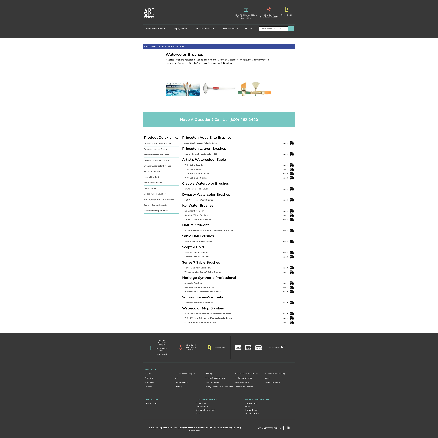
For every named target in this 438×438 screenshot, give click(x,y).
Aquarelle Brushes (193, 283)
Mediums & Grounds (243, 378)
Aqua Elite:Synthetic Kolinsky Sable (200, 143)
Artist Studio (150, 382)
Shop (247, 407)
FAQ (197, 413)
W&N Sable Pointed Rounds (197, 173)
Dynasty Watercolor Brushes (157, 166)
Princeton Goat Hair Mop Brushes (200, 322)
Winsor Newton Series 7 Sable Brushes (202, 272)
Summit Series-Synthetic (155, 205)
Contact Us (201, 403)
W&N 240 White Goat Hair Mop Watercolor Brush (207, 314)
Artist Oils (149, 378)
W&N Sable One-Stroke (195, 178)
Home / (147, 46)
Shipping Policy (252, 413)
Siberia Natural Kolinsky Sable (198, 241)
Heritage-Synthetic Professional (159, 199)
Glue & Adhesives (212, 382)
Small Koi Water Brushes (196, 215)
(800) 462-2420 (286, 15)
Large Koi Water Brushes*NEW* (199, 219)
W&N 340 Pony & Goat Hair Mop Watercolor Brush (208, 318)
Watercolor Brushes (175, 46)
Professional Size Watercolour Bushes (202, 292)
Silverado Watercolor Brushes (198, 303)
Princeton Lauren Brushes (156, 149)
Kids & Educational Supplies (246, 374)
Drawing (208, 374)
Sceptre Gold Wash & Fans (196, 257)
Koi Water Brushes (153, 171)
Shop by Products (154, 29)
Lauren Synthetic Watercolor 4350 (200, 154)
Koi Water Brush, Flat (194, 211)
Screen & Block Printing (275, 374)
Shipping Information (205, 410)
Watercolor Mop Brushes (156, 211)
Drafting (178, 387)
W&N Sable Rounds (193, 165)
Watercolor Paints (272, 382)
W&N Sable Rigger (193, 169)
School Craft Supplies (244, 387)
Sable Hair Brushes (153, 183)
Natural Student (151, 177)
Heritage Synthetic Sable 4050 (199, 287)
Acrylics (148, 374)
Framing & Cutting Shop (215, 378)
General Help (202, 407)
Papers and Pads (242, 382)
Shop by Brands (181, 29)
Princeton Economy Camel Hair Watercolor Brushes (208, 230)
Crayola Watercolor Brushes (157, 160)
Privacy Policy (251, 410)
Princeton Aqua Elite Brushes (157, 143)
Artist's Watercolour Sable (156, 155)
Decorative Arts (181, 382)
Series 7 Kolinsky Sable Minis (197, 268)
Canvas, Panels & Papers (185, 374)
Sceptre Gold (150, 188)
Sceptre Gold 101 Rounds (196, 252)
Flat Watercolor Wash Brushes (198, 200)
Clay (176, 378)
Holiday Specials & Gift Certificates (219, 387)
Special (268, 378)
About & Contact (204, 29)
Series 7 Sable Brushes (155, 194)
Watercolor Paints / (159, 46)
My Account (151, 403)
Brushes (148, 387)
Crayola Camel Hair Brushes (197, 189)
